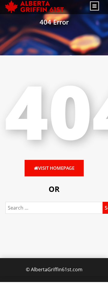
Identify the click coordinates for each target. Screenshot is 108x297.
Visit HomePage (56, 168)
